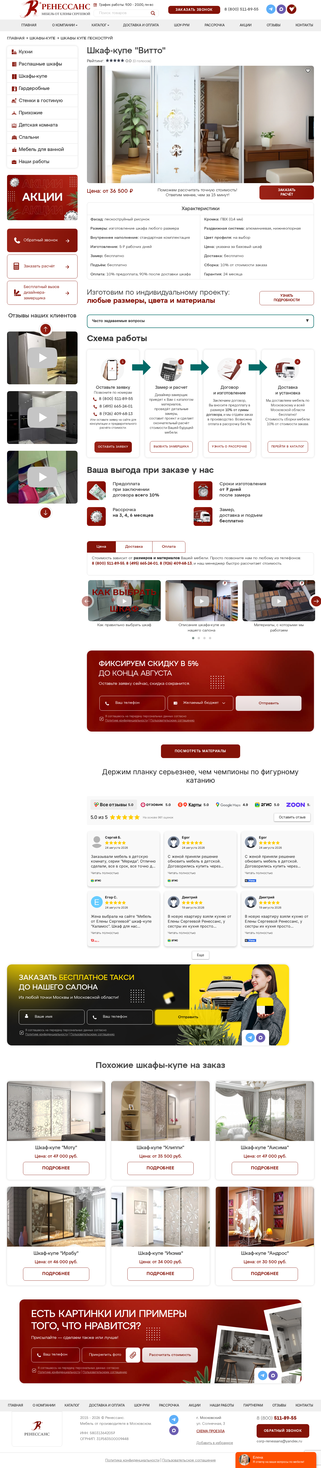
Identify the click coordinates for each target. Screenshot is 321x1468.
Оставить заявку (113, 447)
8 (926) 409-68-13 (241, 16)
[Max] (281, 9)
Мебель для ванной (41, 149)
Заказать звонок (194, 10)
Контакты (304, 25)
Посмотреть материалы (200, 751)
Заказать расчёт (286, 192)
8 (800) (277, 1418)
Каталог (99, 25)
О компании (63, 25)
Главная (28, 25)
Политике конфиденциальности (126, 720)
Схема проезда (210, 1431)
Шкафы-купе (42, 38)
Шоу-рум (181, 25)
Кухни (25, 52)
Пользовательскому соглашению (172, 720)
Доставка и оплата (141, 25)
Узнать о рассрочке (229, 446)
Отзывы (273, 25)
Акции (245, 25)
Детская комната (38, 125)
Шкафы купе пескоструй (87, 38)
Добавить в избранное (214, 1443)
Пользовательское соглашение (189, 1460)
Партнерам (253, 1405)
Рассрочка (215, 25)
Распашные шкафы (40, 64)
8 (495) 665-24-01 (241, 3)
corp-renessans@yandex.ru (279, 1441)
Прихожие (31, 113)
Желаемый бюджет (201, 703)
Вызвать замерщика (171, 446)
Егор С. (111, 897)
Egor (263, 837)
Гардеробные (34, 88)
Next (46, 513)
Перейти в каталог (288, 446)
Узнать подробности (287, 298)
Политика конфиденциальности (132, 1460)
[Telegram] (271, 9)
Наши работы (34, 161)
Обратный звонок (283, 1431)
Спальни (29, 137)
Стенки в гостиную (41, 100)
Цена (101, 547)
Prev (46, 329)
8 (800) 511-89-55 (241, 10)
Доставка (134, 547)
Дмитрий (266, 897)
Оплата (169, 547)
